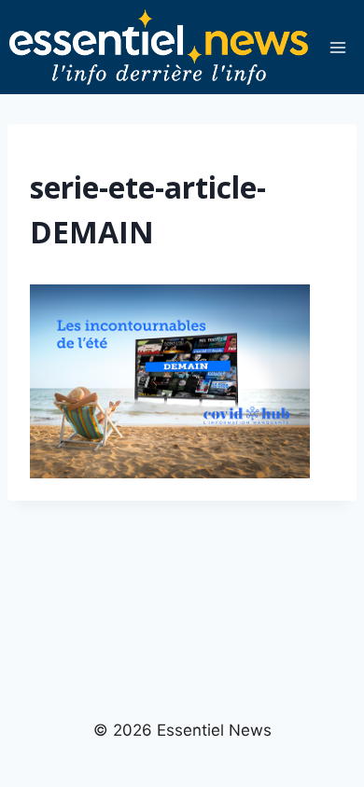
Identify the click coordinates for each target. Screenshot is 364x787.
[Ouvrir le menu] (337, 47)
